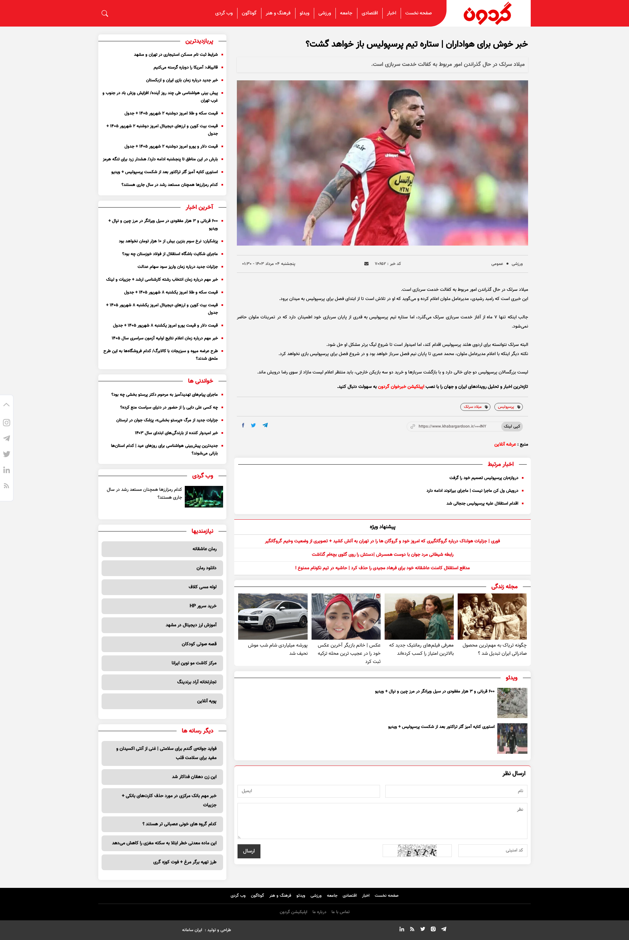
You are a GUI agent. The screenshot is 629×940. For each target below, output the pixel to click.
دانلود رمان (207, 568)
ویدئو (304, 13)
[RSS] (6, 486)
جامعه (346, 13)
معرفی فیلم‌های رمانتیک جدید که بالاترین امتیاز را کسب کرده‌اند (421, 649)
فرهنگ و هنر (278, 13)
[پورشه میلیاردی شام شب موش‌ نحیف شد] (272, 616)
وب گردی (224, 13)
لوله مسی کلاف (203, 587)
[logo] (488, 13)
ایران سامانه (192, 930)
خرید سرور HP (203, 606)
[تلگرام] (6, 439)
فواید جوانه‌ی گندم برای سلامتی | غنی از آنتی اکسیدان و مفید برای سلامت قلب (166, 753)
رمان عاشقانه (205, 549)
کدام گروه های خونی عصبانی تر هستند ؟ (180, 824)
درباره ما (319, 912)
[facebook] (243, 425)
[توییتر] (6, 455)
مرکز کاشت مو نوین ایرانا (194, 663)
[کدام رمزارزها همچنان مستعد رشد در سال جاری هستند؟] (204, 497)
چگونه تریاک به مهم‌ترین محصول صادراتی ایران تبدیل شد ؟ (495, 649)
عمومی (497, 264)
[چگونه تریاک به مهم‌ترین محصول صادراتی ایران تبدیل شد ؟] (492, 616)
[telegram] (265, 425)
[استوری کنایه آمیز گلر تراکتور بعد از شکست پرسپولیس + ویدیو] (512, 738)
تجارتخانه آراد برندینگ (197, 682)
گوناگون (249, 13)
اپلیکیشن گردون (293, 912)
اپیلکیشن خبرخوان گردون (401, 386)
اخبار (391, 13)
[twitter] (253, 425)
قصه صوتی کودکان (199, 644)
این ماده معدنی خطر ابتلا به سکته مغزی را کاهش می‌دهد (164, 843)
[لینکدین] (6, 471)
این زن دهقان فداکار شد (194, 777)
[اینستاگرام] (6, 424)
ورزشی (324, 13)
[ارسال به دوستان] (366, 264)
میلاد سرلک (473, 407)
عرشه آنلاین (505, 444)
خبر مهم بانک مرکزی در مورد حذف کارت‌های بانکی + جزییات (169, 800)
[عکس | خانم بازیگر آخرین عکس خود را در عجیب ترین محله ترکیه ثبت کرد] (346, 616)
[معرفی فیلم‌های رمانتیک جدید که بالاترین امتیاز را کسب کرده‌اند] (419, 616)
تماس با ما (341, 912)
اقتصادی (370, 13)
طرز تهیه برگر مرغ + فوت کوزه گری (185, 862)
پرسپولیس (506, 407)
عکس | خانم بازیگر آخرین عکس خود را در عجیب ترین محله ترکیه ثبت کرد (349, 654)
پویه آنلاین (207, 701)
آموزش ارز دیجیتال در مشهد (191, 625)
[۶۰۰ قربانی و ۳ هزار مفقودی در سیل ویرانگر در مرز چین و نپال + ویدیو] (512, 703)
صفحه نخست (418, 13)
